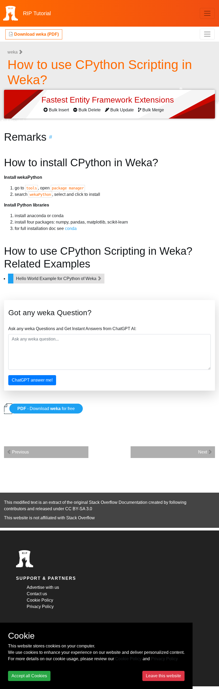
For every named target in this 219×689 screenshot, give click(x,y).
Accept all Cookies (29, 676)
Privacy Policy (40, 606)
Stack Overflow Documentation (118, 502)
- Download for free (46, 408)
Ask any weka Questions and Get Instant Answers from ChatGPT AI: (72, 328)
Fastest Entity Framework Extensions (108, 99)
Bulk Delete (89, 110)
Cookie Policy (40, 600)
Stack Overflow (80, 518)
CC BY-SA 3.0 (78, 508)
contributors (15, 508)
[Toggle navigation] (207, 13)
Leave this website (163, 676)
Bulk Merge (153, 110)
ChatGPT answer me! (32, 380)
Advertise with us (43, 587)
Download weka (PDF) (36, 34)
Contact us (37, 593)
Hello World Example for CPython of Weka (56, 278)
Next (203, 452)
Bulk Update (122, 110)
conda (71, 228)
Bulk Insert (59, 110)
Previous (20, 452)
